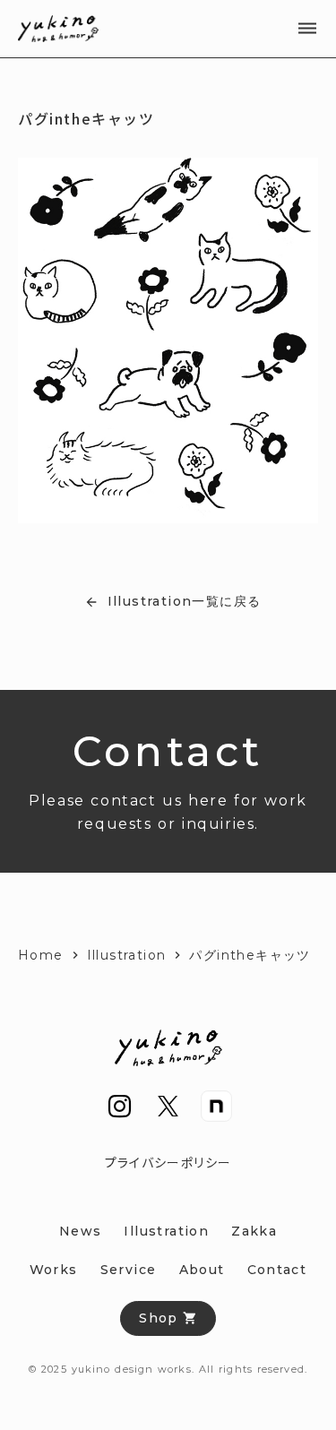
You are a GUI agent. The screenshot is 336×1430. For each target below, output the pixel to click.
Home (41, 955)
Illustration (127, 955)
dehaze (307, 28)
